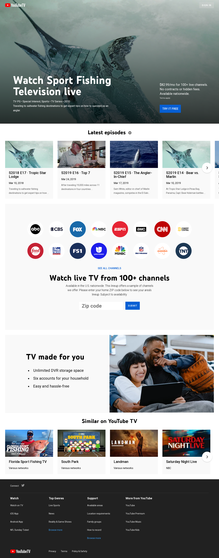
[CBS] (56, 229)
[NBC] (99, 229)
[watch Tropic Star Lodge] (29, 154)
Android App (16, 521)
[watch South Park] (81, 443)
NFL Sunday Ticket (19, 530)
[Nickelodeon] (162, 251)
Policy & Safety (79, 551)
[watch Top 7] (81, 154)
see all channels (109, 268)
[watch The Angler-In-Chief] (134, 154)
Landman (121, 462)
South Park (70, 462)
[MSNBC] (120, 251)
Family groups (94, 521)
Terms (64, 551)
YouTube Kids (132, 530)
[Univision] (99, 251)
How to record (94, 530)
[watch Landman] (134, 443)
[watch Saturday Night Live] (186, 443)
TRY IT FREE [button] (170, 108)
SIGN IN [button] (206, 5)
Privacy (52, 551)
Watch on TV (16, 505)
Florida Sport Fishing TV (28, 462)
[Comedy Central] (183, 229)
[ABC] (35, 229)
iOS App (14, 513)
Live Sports (54, 505)
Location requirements (98, 513)
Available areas (95, 505)
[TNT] (183, 251)
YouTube (130, 505)
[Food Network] (35, 251)
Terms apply (165, 98)
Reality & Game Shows (60, 521)
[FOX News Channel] (56, 251)
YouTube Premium (135, 513)
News (51, 513)
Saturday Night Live (181, 462)
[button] (207, 168)
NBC (168, 468)
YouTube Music (133, 521)
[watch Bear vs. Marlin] (186, 154)
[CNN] (162, 229)
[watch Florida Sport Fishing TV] (29, 443)
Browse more (55, 530)
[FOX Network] (77, 229)
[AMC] (141, 229)
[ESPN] (120, 229)
